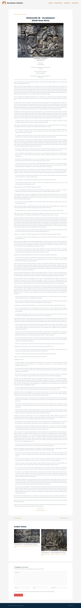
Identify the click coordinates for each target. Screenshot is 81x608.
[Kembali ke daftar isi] (40, 510)
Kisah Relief (67, 3)
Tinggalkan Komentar (18, 546)
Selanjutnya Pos (64, 518)
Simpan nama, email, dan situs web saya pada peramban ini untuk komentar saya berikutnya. (35, 591)
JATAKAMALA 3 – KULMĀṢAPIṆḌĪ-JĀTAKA (25, 544)
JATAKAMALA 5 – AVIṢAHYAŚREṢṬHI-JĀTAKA (53, 552)
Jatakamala (16, 14)
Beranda (51, 3)
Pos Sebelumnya (17, 518)
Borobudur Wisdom (15, 3)
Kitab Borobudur (58, 3)
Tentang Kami (74, 3)
